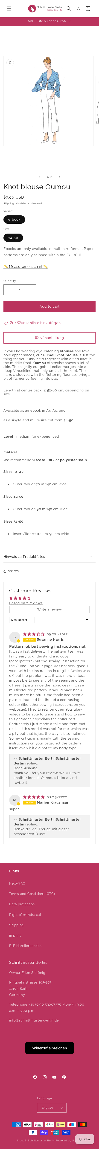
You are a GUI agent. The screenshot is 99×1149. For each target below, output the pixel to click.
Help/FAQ (17, 883)
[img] (34, 634)
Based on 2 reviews (26, 603)
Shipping (8, 203)
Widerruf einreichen (49, 1048)
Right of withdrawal (25, 915)
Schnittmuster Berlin (41, 1140)
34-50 (13, 238)
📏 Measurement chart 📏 (25, 266)
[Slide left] (39, 177)
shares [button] (13, 571)
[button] (9, 8)
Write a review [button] (49, 609)
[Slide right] (60, 177)
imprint (15, 935)
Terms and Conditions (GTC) (32, 894)
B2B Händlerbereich (25, 946)
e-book (14, 219)
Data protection (22, 904)
